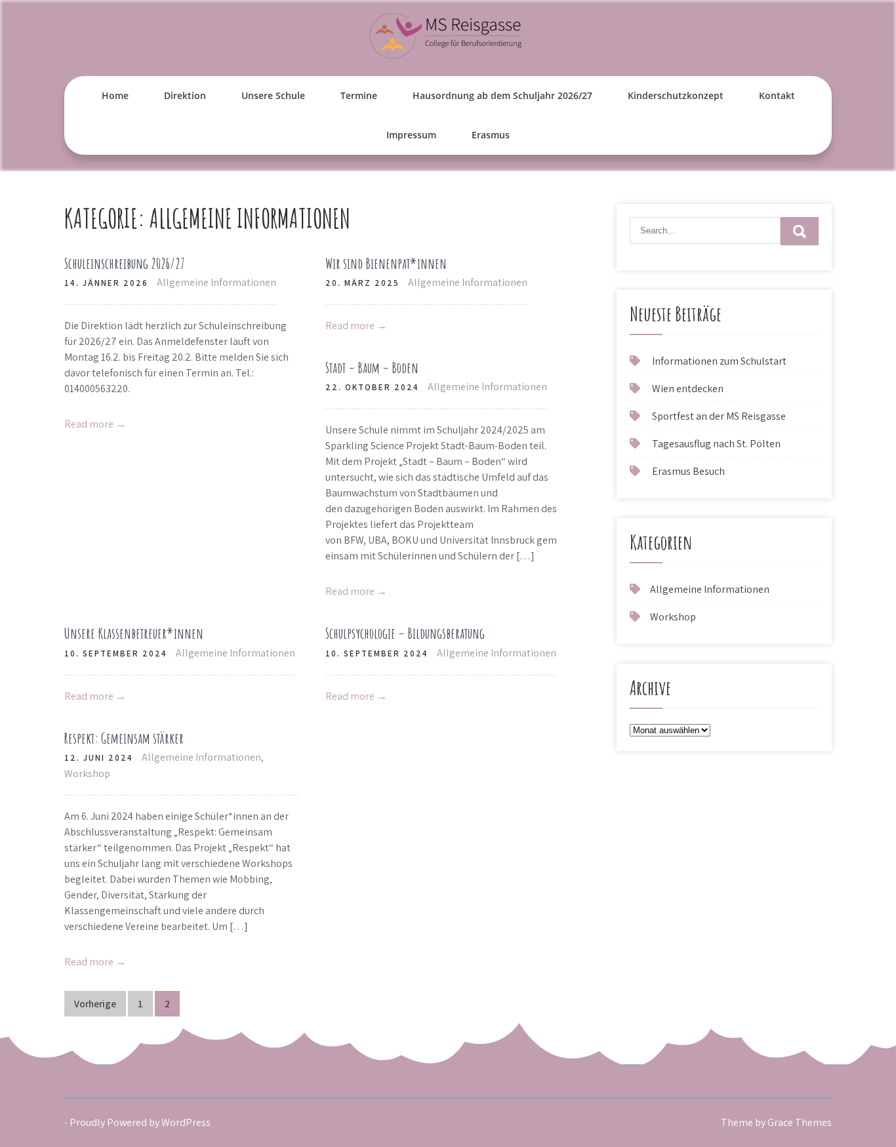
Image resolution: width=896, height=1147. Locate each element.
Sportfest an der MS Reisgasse (719, 416)
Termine (358, 95)
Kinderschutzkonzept (675, 95)
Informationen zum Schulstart (719, 361)
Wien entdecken (687, 388)
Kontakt (777, 95)
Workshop (87, 773)
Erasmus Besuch (688, 471)
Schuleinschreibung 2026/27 (124, 263)
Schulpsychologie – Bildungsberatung (405, 633)
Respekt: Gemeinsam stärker (124, 738)
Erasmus (491, 135)
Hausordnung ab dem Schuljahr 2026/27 (502, 95)
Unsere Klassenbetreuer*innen (133, 633)
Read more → (95, 424)
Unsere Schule (273, 95)
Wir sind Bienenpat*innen (386, 263)
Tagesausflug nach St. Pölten (716, 444)
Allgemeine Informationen (216, 282)
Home (115, 95)
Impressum (411, 135)
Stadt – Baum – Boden (371, 367)
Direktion (185, 95)
